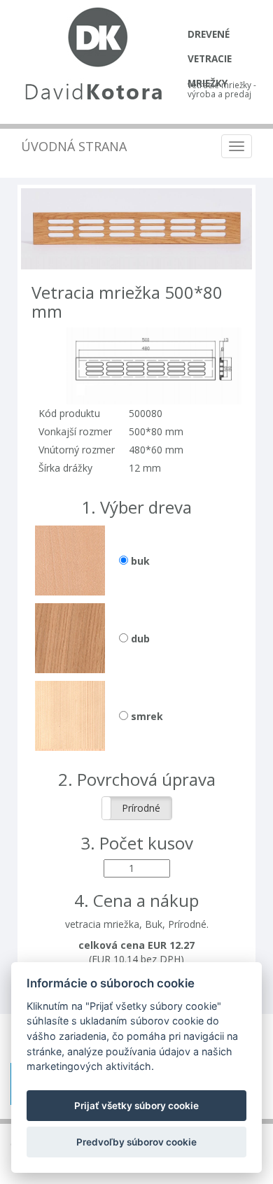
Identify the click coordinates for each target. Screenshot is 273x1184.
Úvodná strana (74, 146)
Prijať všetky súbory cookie (136, 1105)
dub (139, 638)
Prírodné (141, 808)
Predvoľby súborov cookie (136, 1142)
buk (139, 561)
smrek (145, 716)
